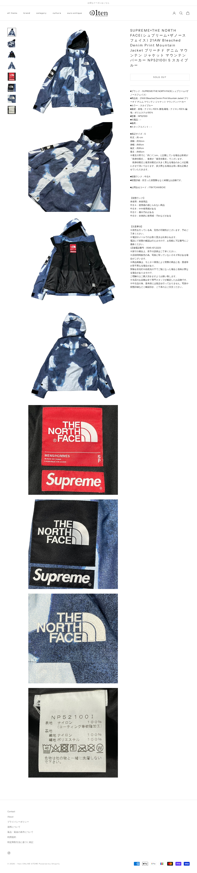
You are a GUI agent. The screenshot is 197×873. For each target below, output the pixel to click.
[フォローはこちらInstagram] (8, 852)
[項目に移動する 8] (11, 110)
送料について (13, 827)
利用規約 (11, 837)
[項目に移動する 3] (11, 54)
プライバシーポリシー (18, 821)
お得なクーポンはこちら (99, 3)
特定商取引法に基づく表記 (20, 842)
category (41, 13)
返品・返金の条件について (20, 832)
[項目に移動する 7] (11, 99)
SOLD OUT (159, 77)
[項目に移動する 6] (11, 87)
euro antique (74, 13)
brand (27, 13)
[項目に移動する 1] (11, 32)
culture (57, 13)
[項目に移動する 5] (11, 76)
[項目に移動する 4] (11, 65)
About (10, 816)
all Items (12, 13)
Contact (11, 811)
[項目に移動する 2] (11, 43)
